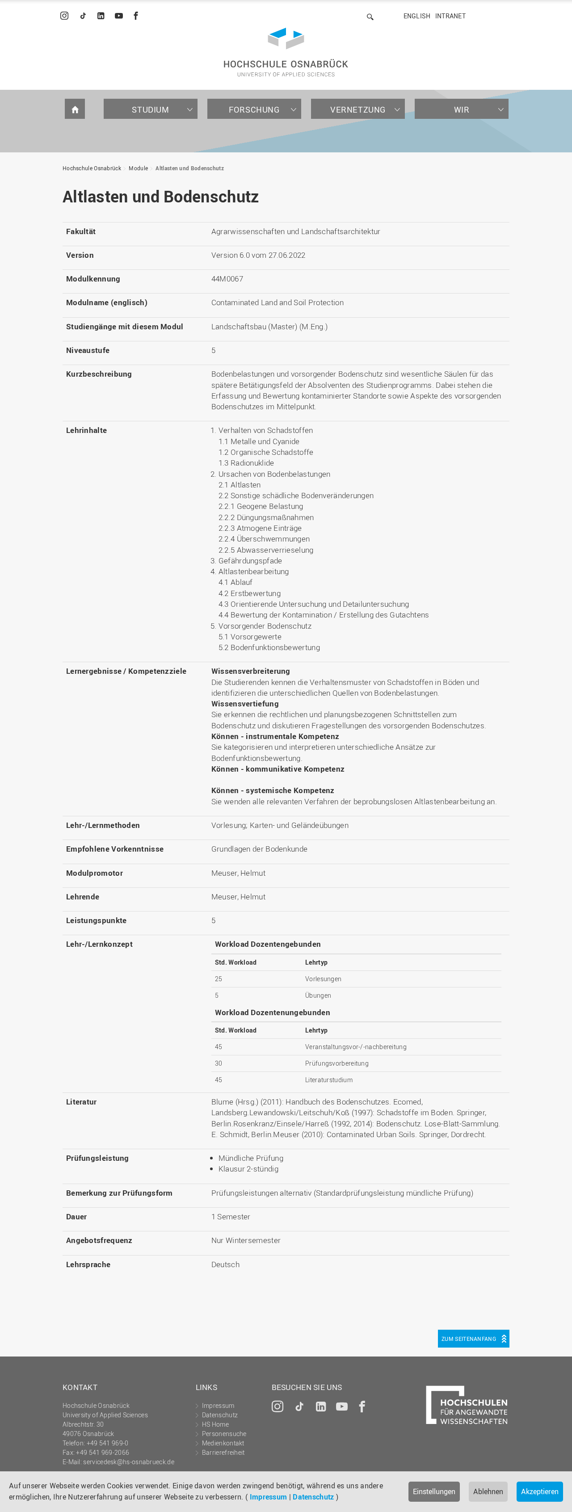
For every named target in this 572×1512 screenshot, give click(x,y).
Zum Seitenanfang (469, 1338)
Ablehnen (488, 1491)
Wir (462, 109)
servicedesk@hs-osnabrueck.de (128, 1461)
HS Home (215, 1424)
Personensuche (224, 1433)
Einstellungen (434, 1491)
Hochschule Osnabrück (92, 168)
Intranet (450, 16)
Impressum (268, 1497)
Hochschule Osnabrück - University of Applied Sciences (286, 52)
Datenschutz (313, 1497)
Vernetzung (358, 109)
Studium (150, 109)
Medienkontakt (223, 1443)
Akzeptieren (540, 1491)
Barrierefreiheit (223, 1452)
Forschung (254, 109)
